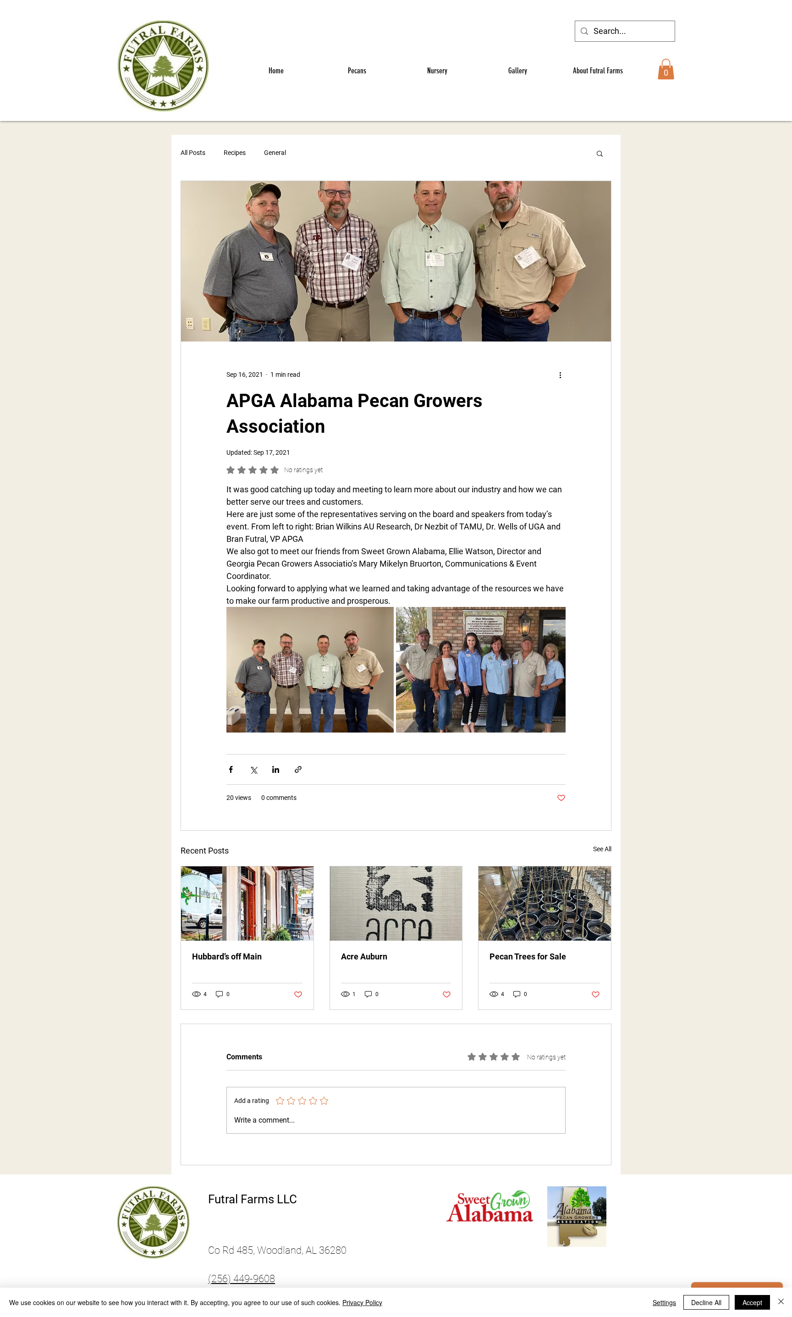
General (275, 152)
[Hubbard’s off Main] (247, 903)
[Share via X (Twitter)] (253, 769)
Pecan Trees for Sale (528, 956)
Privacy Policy (362, 1302)
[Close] (781, 1302)
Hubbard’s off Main (227, 956)
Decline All (706, 1302)
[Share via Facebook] (230, 769)
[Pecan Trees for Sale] (544, 903)
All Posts (193, 152)
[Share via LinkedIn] (275, 769)
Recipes (235, 152)
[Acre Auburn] (396, 903)
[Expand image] (310, 670)
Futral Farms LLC (252, 1199)
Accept (752, 1302)
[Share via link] (298, 769)
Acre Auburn (364, 956)
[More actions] (560, 374)
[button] (666, 69)
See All (602, 849)
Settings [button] (664, 1302)
